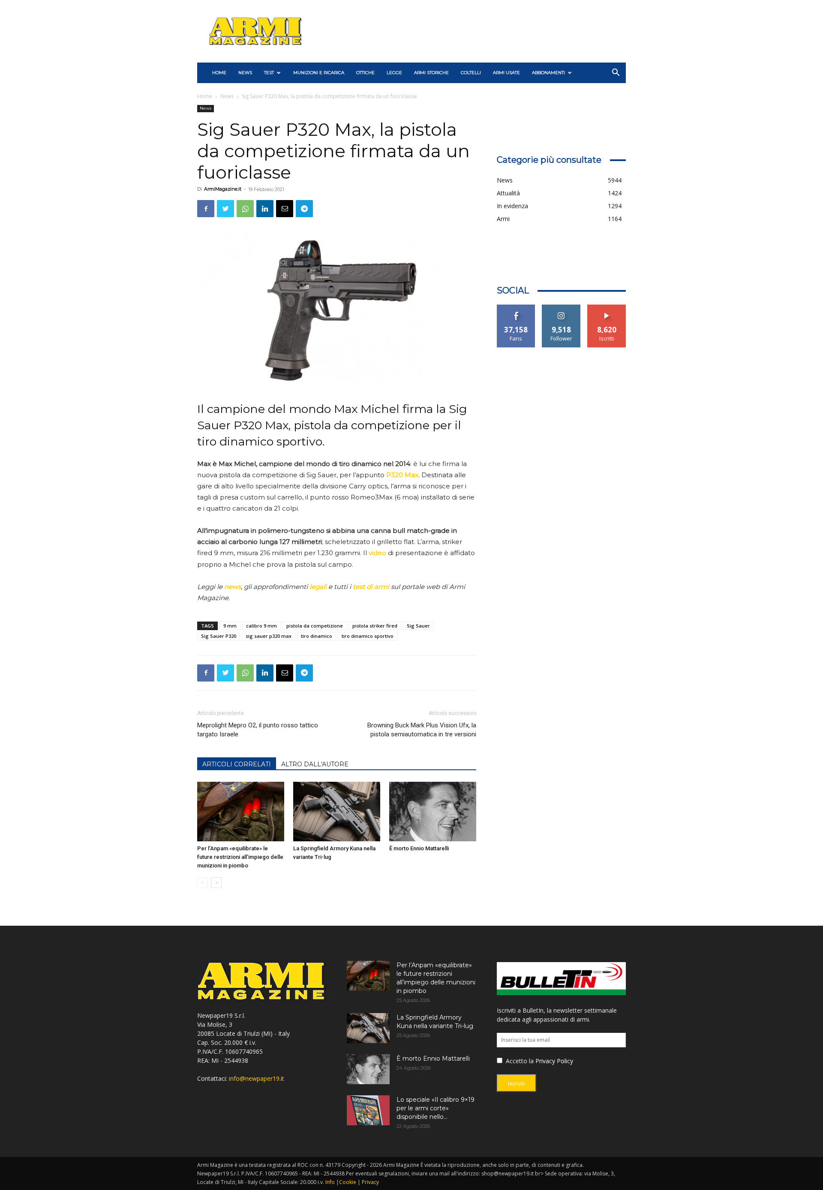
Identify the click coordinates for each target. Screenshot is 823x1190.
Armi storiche (431, 72)
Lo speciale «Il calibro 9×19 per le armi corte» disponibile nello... (435, 1108)
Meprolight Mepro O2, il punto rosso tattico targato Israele (257, 729)
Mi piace (516, 308)
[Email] (284, 208)
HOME (219, 72)
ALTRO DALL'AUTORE (314, 764)
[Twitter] (225, 208)
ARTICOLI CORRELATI (236, 764)
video (377, 553)
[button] (615, 73)
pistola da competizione (314, 625)
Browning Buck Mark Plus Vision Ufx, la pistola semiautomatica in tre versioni (421, 729)
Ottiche (365, 72)
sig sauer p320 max (268, 636)
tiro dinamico (316, 636)
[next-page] (216, 882)
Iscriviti (606, 308)
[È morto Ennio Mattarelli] (432, 812)
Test (269, 72)
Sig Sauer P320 (218, 636)
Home (204, 96)
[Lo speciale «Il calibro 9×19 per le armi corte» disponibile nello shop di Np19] (368, 1110)
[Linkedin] (264, 208)
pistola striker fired (374, 625)
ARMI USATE (506, 72)
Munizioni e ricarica (318, 72)
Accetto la (518, 1061)
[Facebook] (205, 208)
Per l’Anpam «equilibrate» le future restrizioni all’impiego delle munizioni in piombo (240, 857)
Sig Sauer (418, 625)
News (245, 72)
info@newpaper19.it (256, 1078)
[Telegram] (304, 208)
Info (330, 1182)
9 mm (230, 625)
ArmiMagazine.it (222, 189)
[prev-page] (202, 882)
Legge (394, 72)
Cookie (347, 1182)
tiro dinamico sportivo (367, 636)
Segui (561, 308)
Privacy (370, 1182)
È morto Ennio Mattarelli (419, 848)
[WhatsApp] (245, 208)
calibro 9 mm (261, 625)
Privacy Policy (554, 1061)
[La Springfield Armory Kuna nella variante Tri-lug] (336, 812)
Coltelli (471, 72)
